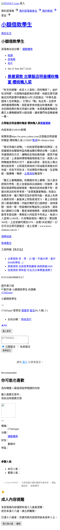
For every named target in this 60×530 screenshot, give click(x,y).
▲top (4, 325)
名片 (10, 63)
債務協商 (6, 236)
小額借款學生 (16, 24)
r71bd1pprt (6, 292)
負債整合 (6, 243)
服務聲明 (35, 486)
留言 (32, 310)
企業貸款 (29, 173)
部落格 (11, 59)
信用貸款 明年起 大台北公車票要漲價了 (30, 270)
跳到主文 (6, 33)
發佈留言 (7, 350)
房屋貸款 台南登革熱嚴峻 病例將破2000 (30, 266)
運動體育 (27, 49)
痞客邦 (25, 310)
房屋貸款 (45, 123)
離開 (18, 524)
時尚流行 (26, 319)
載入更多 (7, 331)
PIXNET (15, 482)
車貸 (34, 140)
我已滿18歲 (8, 524)
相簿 (10, 55)
